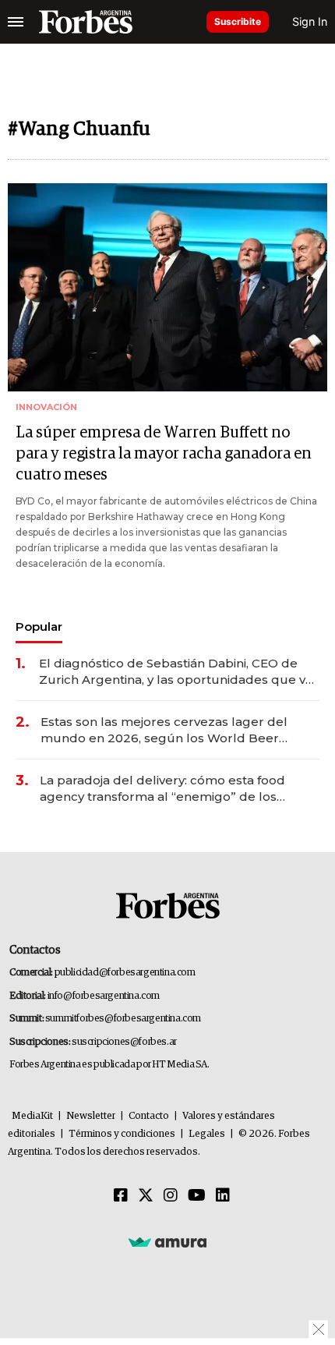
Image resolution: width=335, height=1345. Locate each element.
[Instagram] (171, 1196)
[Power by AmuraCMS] (167, 1242)
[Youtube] (197, 1196)
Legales (207, 1134)
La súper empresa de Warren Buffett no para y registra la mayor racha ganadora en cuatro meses (164, 454)
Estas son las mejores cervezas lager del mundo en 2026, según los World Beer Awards (164, 730)
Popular (39, 626)
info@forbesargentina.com (104, 996)
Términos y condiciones (122, 1134)
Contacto (149, 1116)
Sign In (309, 21)
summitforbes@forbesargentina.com (123, 1019)
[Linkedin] (223, 1196)
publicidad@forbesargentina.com (125, 973)
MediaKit (32, 1116)
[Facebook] (121, 1196)
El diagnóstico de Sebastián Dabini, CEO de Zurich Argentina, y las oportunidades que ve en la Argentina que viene (176, 672)
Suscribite (237, 21)
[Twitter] (145, 1196)
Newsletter (90, 1116)
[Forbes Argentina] (85, 22)
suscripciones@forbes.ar (124, 1042)
